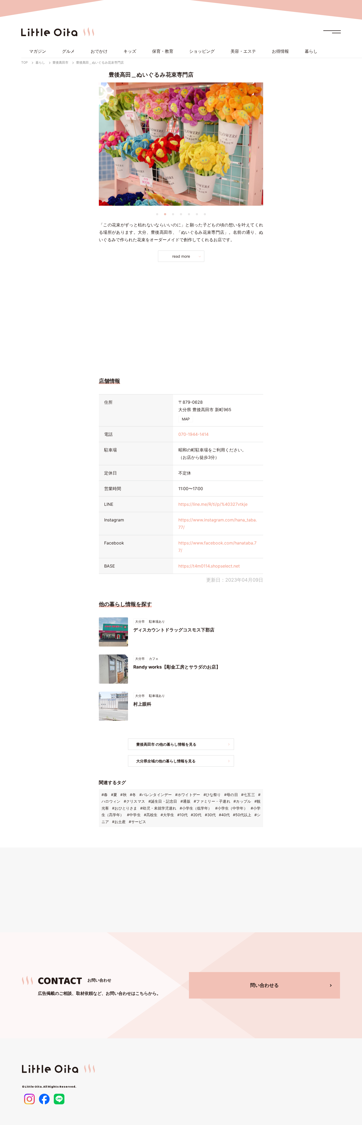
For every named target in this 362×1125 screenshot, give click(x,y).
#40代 (224, 814)
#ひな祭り (212, 794)
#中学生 (133, 814)
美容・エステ (243, 51)
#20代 (196, 814)
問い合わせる (264, 985)
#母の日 (231, 794)
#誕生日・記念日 (162, 801)
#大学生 (167, 814)
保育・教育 (162, 51)
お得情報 (280, 51)
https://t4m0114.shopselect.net (209, 566)
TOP (24, 62)
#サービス (137, 821)
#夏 (114, 794)
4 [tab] (181, 214)
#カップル (242, 801)
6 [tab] (197, 214)
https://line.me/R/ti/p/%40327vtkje (213, 504)
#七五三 (248, 794)
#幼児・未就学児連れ (158, 808)
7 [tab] (205, 214)
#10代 (182, 814)
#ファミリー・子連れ (212, 801)
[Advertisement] (181, 318)
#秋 (123, 794)
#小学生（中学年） (231, 808)
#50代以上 (242, 814)
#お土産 (119, 821)
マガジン (37, 51)
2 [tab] (165, 214)
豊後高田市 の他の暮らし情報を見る (166, 744)
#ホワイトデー (187, 794)
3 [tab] (173, 214)
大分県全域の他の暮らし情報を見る (166, 761)
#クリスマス (134, 801)
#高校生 (150, 814)
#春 (104, 794)
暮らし (311, 51)
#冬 (133, 794)
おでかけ (99, 51)
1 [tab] (157, 214)
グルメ (68, 51)
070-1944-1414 (193, 434)
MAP (186, 419)
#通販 (185, 801)
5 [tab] (189, 214)
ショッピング (202, 51)
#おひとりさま (124, 808)
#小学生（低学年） (196, 808)
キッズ (129, 51)
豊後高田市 (60, 62)
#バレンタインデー (155, 794)
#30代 (210, 814)
